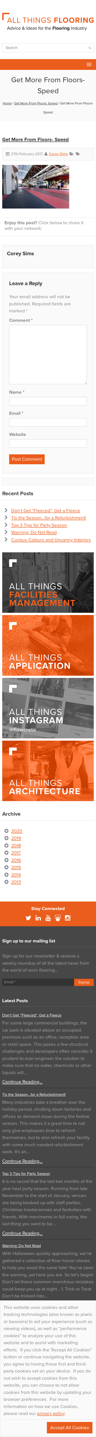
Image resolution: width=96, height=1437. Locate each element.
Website (17, 434)
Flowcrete (5, 64)
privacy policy (51, 1413)
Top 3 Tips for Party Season (39, 525)
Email (16, 413)
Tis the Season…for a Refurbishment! (48, 518)
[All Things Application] (48, 645)
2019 (16, 838)
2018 (16, 845)
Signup (84, 982)
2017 (16, 853)
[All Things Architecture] (48, 771)
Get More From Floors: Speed (36, 103)
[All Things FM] (48, 582)
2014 (16, 875)
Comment (21, 320)
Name (16, 392)
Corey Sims (58, 154)
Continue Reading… (22, 1082)
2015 (16, 867)
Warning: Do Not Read (34, 532)
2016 (16, 860)
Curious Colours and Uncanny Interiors (51, 540)
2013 (16, 882)
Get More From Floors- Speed (35, 139)
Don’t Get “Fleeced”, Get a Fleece (45, 510)
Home (7, 103)
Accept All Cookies (69, 1427)
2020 (16, 831)
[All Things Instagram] (48, 708)
